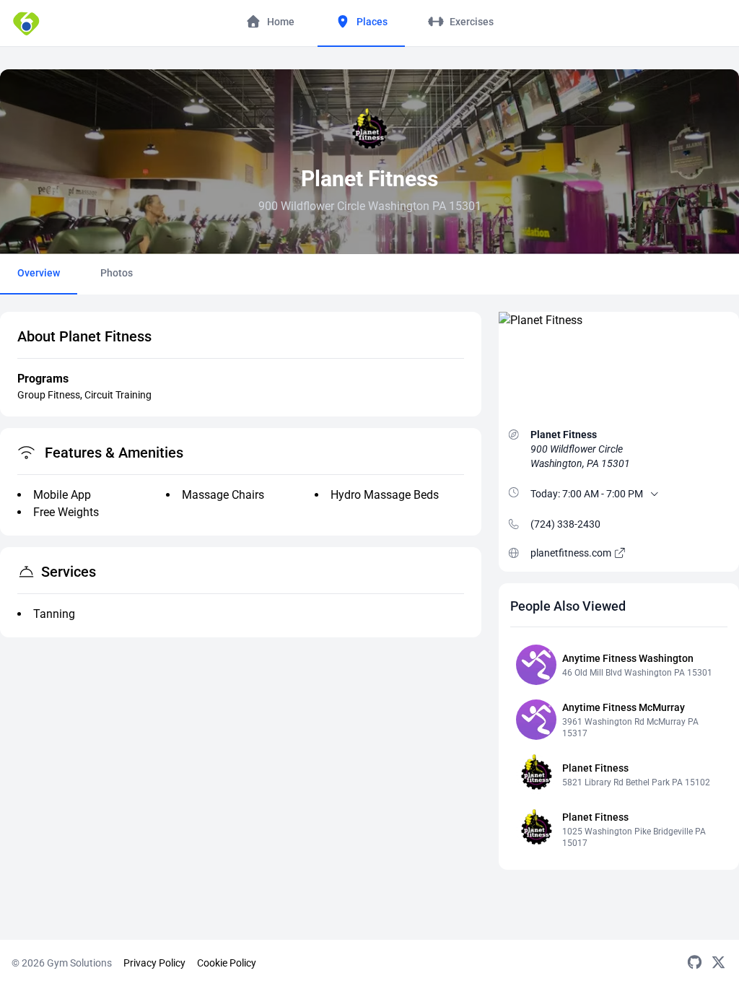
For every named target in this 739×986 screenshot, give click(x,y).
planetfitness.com (571, 553)
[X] (718, 963)
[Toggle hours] (654, 493)
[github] (695, 963)
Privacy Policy (154, 963)
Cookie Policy (226, 963)
